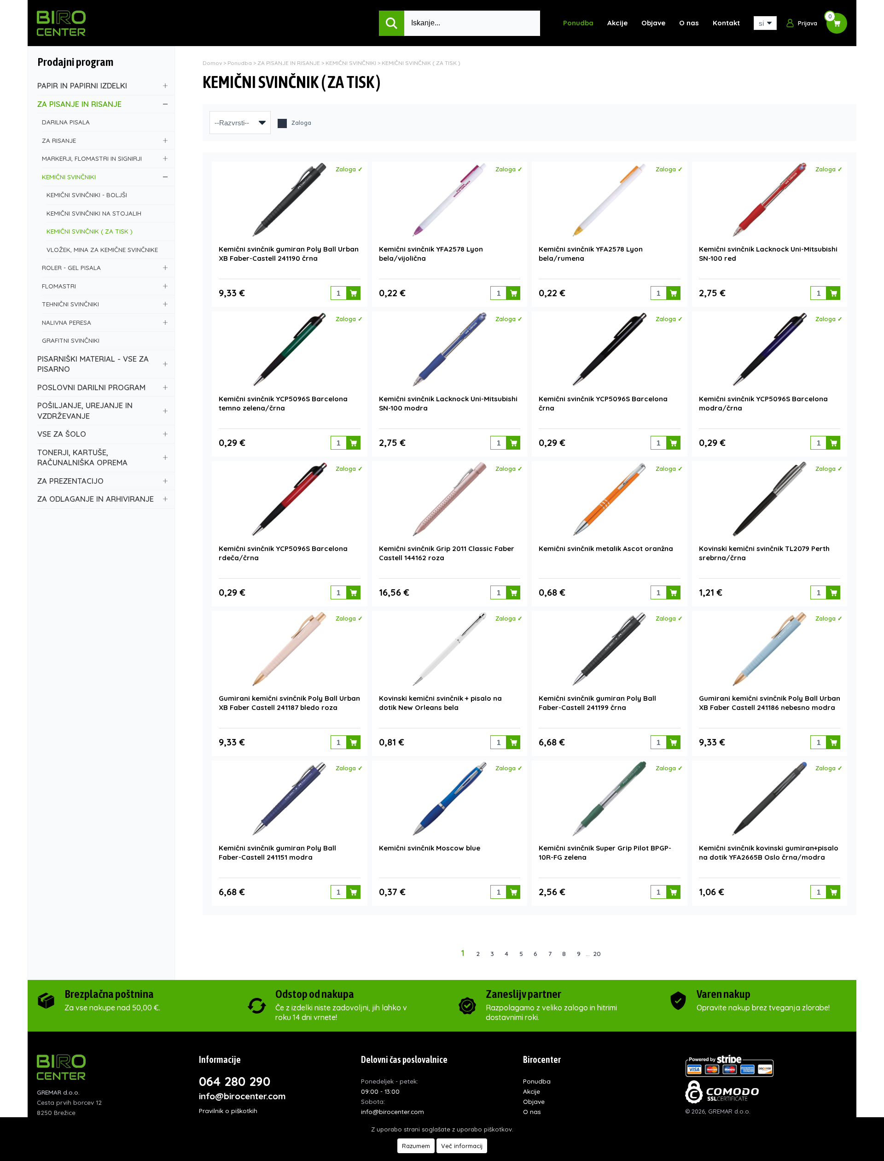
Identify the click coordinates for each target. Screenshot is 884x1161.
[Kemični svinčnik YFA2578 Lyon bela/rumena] (609, 200)
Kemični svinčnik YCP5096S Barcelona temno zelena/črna (283, 403)
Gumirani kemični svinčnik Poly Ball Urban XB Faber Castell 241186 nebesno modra (769, 703)
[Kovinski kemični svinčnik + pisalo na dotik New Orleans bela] (450, 649)
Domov (212, 62)
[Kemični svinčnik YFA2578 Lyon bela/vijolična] (450, 200)
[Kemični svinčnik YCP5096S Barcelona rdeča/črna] (289, 499)
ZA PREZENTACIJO (70, 481)
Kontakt (726, 22)
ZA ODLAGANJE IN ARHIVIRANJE (95, 499)
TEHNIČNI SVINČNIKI (70, 304)
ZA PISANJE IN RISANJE (79, 104)
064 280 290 (234, 1081)
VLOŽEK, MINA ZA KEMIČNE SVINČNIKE (102, 249)
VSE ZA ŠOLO (61, 434)
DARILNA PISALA (66, 122)
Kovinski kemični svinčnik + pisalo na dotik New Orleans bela (440, 703)
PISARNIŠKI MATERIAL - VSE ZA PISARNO (93, 364)
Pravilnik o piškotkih (228, 1110)
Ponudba (578, 22)
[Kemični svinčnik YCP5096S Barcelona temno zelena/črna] (289, 349)
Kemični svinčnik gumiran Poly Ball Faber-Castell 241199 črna (597, 703)
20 (597, 953)
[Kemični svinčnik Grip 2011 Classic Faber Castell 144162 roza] (450, 499)
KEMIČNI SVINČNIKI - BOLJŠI (87, 195)
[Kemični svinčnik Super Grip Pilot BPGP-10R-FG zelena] (609, 799)
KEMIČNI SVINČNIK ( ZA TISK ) (90, 231)
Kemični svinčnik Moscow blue (429, 848)
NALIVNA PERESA (66, 322)
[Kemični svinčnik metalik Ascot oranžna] (609, 499)
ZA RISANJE (59, 140)
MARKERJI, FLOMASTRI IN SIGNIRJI (92, 158)
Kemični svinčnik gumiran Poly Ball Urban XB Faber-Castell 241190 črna (289, 254)
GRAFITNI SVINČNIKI (70, 340)
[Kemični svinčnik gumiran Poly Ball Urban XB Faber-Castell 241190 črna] (289, 200)
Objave (653, 22)
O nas (689, 22)
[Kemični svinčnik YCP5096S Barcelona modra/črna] (770, 349)
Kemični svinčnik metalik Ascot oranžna (606, 548)
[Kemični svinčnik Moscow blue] (450, 799)
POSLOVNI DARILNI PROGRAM (91, 387)
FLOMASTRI (59, 286)
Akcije (617, 22)
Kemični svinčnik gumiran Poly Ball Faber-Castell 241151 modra (277, 853)
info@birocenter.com (242, 1096)
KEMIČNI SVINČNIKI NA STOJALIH (94, 213)
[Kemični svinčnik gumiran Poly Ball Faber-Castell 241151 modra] (289, 799)
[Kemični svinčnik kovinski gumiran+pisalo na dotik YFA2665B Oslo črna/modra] (770, 799)
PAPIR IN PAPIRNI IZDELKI (82, 85)
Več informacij (462, 1145)
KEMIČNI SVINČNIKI (69, 177)
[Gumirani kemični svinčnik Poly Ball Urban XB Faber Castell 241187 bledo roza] (289, 649)
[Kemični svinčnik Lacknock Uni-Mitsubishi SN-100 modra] (450, 349)
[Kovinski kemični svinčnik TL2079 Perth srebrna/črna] (770, 499)
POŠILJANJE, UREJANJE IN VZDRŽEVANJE (85, 410)
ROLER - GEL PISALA (71, 267)
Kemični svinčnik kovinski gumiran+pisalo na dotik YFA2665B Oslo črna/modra (768, 853)
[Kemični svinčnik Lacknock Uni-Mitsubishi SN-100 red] (770, 200)
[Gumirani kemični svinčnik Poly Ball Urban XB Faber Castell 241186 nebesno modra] (770, 649)
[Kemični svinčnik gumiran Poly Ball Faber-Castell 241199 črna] (609, 649)
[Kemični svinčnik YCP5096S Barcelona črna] (609, 349)
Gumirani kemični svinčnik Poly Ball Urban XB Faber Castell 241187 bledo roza (289, 703)
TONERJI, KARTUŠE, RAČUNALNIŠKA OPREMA (82, 457)
